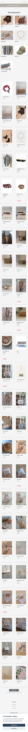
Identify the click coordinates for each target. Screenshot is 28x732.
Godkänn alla (14, 725)
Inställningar (14, 728)
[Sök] (22, 1)
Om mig (14, 708)
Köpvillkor (14, 704)
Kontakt (14, 706)
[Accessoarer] (7, 20)
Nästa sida (14, 690)
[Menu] (26, 2)
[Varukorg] (24, 1)
